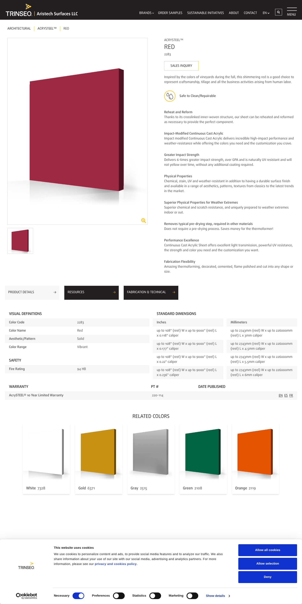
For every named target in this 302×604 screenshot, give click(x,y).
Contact (250, 13)
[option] (78, 131)
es (286, 395)
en (281, 395)
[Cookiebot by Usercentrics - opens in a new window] (27, 596)
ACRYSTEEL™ (47, 28)
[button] (278, 12)
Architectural (19, 28)
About (234, 13)
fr (291, 395)
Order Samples (170, 13)
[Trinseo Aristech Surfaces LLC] (40, 10)
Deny (267, 577)
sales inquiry (181, 66)
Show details (215, 596)
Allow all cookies (267, 550)
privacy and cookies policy (116, 564)
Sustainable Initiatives (205, 13)
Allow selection (267, 563)
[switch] (119, 595)
